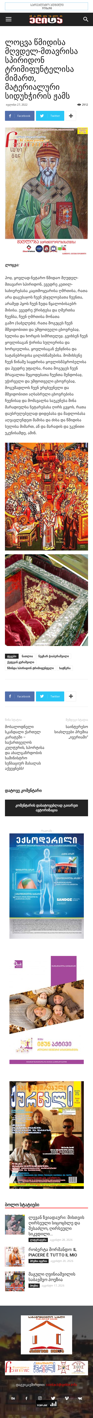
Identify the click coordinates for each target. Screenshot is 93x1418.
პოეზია (34, 1285)
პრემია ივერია (38, 1261)
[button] (86, 19)
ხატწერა (65, 668)
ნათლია (27, 656)
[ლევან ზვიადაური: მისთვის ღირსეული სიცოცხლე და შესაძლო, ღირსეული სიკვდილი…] (15, 1225)
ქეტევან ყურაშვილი (20, 662)
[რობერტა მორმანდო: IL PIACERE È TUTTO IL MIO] (15, 1257)
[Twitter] (53, 1399)
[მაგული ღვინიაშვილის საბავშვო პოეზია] (15, 1281)
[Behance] (13, 1399)
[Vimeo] (67, 1399)
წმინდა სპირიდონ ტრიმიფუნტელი (30, 668)
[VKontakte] (80, 1399)
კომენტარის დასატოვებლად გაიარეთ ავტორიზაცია (46, 807)
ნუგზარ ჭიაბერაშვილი (53, 656)
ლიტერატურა (38, 1240)
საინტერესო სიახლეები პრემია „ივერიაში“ (71, 732)
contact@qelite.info (61, 1384)
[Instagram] (40, 1399)
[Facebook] (26, 1399)
